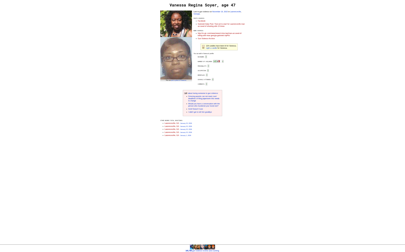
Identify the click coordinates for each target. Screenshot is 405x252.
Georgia (197, 14)
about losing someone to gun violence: (203, 93)
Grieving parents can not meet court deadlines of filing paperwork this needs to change (203, 98)
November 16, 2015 (220, 12)
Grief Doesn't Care (195, 109)
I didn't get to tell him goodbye (200, 112)
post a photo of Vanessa (178, 80)
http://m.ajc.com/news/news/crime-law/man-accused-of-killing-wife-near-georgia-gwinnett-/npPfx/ (220, 34)
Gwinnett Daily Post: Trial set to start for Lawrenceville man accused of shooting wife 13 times (221, 25)
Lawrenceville (235, 12)
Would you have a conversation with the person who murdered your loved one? (204, 105)
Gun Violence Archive (206, 38)
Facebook (201, 21)
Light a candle (211, 48)
